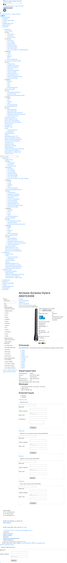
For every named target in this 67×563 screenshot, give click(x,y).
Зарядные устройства (13, 65)
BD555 (23, 367)
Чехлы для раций (11, 71)
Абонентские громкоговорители (13, 139)
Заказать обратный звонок (7, 544)
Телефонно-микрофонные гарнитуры (14, 148)
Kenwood (9, 81)
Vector (9, 54)
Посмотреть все (9, 123)
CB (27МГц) (10, 40)
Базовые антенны (11, 93)
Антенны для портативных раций (15, 95)
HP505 (23, 350)
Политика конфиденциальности (11, 538)
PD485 (23, 364)
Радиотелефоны (9, 147)
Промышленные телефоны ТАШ (13, 152)
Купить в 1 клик (47, 310)
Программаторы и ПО (13, 75)
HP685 (23, 355)
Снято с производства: (9, 370)
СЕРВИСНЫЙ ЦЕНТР (8, 23)
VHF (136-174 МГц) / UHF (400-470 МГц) (17, 49)
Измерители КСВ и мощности (15, 112)
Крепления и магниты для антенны (16, 114)
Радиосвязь (8, 29)
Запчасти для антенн (12, 115)
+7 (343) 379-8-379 (8, 6)
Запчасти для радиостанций (14, 76)
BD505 (23, 366)
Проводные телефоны (10, 145)
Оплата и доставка (8, 533)
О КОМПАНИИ (6, 17)
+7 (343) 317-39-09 (18, 6)
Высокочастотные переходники (13, 122)
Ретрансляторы (11, 37)
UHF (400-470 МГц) (12, 46)
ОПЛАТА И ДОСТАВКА (8, 20)
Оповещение (8, 125)
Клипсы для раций (12, 73)
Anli (8, 100)
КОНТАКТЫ (5, 26)
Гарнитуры (10, 68)
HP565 (23, 352)
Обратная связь (23, 399)
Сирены (7, 134)
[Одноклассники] (41, 343)
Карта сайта (24, 527)
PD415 (23, 363)
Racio (8, 57)
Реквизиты (6, 536)
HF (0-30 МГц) (11, 42)
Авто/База (10, 35)
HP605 (23, 353)
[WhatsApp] (44, 343)
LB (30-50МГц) (11, 43)
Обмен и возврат (7, 535)
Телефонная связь (9, 144)
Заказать (21, 456)
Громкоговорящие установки (12, 137)
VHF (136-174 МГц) (12, 48)
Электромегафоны (9, 133)
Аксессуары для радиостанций (13, 60)
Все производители (12, 59)
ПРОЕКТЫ (5, 19)
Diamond (9, 101)
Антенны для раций (10, 89)
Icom (8, 84)
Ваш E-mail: (22, 415)
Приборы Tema (8, 126)
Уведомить (21, 430)
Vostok (9, 53)
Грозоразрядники (11, 109)
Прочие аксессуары (12, 78)
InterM (6, 128)
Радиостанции (8, 31)
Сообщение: (22, 419)
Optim (8, 86)
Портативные (10, 34)
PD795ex (23, 360)
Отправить (33, 427)
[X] (43, 343)
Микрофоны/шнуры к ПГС (11, 136)
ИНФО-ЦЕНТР (6, 25)
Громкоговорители (12, 130)
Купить (40, 310)
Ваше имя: (21, 407)
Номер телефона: (23, 411)
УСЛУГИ (5, 22)
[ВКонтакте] (39, 343)
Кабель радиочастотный (11, 119)
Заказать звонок (8, 7)
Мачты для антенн (12, 111)
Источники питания (10, 117)
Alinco (8, 82)
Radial (8, 98)
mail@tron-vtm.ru (28, 530)
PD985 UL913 (24, 356)
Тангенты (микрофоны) (13, 70)
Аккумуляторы (11, 64)
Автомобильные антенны (13, 92)
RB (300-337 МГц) (11, 45)
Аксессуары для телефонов (12, 150)
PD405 (23, 361)
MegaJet (9, 56)
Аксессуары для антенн (11, 106)
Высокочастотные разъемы (12, 120)
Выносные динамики (12, 67)
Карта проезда (7, 522)
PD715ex (23, 358)
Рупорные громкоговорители (12, 141)
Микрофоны (10, 131)
